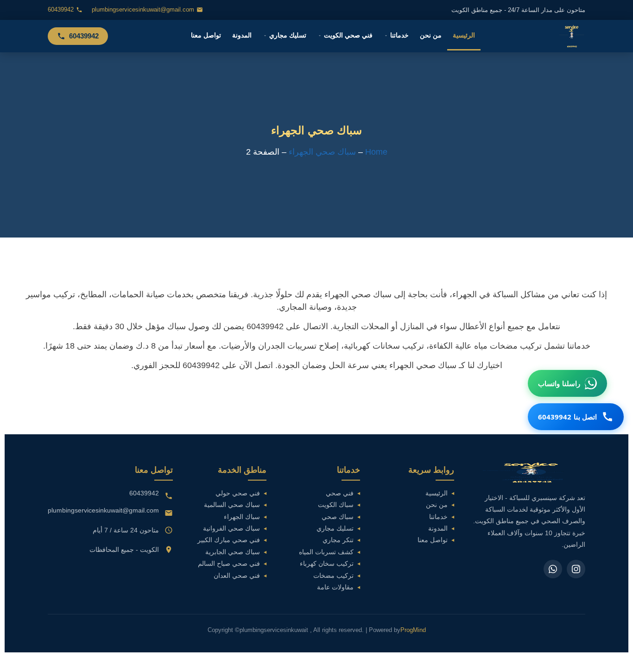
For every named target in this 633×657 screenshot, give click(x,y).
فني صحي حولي (237, 493)
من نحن (431, 35)
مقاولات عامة (335, 587)
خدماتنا (399, 35)
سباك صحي (338, 516)
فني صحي (340, 493)
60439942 (61, 9)
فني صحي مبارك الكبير (228, 540)
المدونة (242, 35)
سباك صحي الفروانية (231, 528)
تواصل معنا (206, 35)
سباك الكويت (336, 504)
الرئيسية (464, 35)
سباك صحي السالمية (232, 504)
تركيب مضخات (333, 575)
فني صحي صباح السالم (229, 563)
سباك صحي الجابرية (232, 552)
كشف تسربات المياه (326, 552)
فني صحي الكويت (348, 35)
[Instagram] (576, 569)
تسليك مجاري (287, 35)
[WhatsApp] (553, 569)
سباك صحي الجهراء (322, 151)
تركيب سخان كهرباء (327, 563)
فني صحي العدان (237, 575)
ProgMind (413, 629)
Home (376, 151)
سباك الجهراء (242, 516)
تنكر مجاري (338, 540)
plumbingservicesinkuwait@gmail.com (143, 9)
